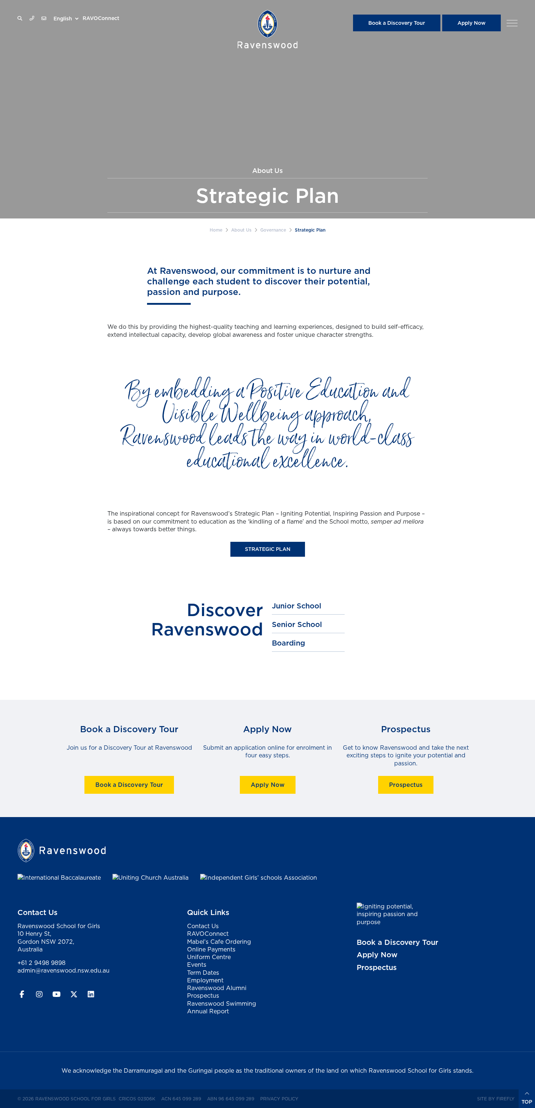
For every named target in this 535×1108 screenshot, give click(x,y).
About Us (241, 230)
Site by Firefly (496, 1098)
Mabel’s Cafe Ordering (219, 941)
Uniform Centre (209, 957)
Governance (273, 230)
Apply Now (471, 23)
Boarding (288, 643)
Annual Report (208, 1011)
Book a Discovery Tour (396, 23)
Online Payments (211, 949)
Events (196, 964)
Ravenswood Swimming (221, 1003)
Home (216, 230)
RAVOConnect (101, 18)
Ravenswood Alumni (216, 987)
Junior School (296, 606)
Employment (205, 980)
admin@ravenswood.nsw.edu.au (63, 970)
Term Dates (203, 972)
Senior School (297, 624)
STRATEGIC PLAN (267, 549)
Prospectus (406, 784)
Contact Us (203, 926)
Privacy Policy (280, 1098)
